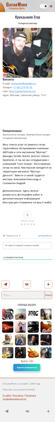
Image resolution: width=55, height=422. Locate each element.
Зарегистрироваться (27, 367)
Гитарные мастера (27, 304)
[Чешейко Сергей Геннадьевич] (20, 327)
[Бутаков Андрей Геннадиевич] (33, 352)
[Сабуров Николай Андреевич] (20, 340)
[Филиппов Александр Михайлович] (7, 352)
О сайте (7, 395)
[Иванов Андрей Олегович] (46, 340)
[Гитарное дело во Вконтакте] (27, 411)
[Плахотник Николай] (7, 314)
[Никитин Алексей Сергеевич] (33, 340)
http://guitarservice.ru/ (22, 91)
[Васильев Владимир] (7, 327)
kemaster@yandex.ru (23, 83)
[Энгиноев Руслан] (33, 314)
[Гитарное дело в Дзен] (48, 411)
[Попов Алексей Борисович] (46, 352)
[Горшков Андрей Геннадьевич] (20, 314)
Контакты (18, 395)
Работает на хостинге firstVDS (19, 389)
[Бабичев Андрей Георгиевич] (7, 340)
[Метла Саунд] (46, 327)
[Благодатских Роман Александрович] (46, 314)
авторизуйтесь (45, 235)
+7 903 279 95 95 (22, 87)
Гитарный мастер (27, 23)
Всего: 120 (27, 361)
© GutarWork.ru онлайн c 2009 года (21, 383)
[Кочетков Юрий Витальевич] (20, 352)
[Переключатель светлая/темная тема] (44, 6)
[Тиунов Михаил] (33, 327)
